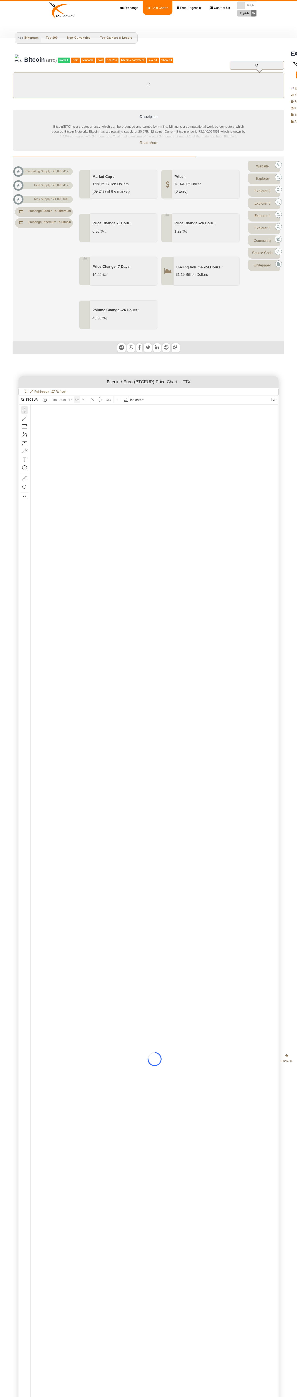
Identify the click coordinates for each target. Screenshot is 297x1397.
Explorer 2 (262, 191)
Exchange (130, 8)
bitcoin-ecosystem (132, 60)
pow (100, 60)
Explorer (262, 179)
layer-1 (152, 60)
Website (262, 166)
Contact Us (221, 8)
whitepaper (262, 265)
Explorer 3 (262, 203)
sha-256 (112, 60)
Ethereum (31, 38)
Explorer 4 (262, 216)
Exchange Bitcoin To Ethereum (49, 211)
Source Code (262, 253)
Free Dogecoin (190, 8)
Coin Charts (159, 8)
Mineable (87, 60)
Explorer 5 (262, 228)
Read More (148, 143)
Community (262, 240)
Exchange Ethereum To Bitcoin (49, 222)
